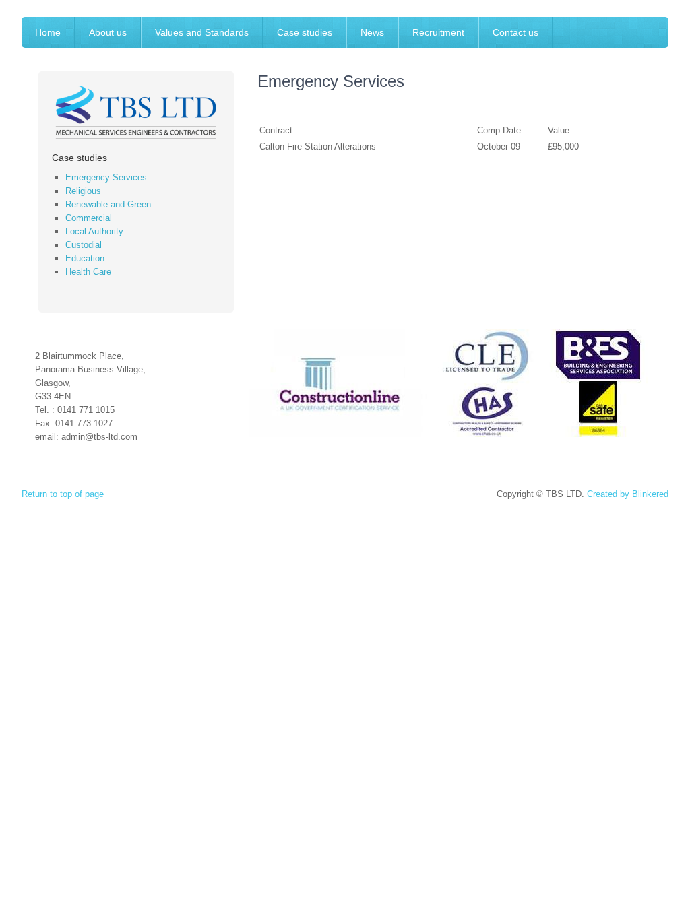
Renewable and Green (108, 204)
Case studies (79, 157)
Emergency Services (106, 177)
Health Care (88, 272)
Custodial (83, 245)
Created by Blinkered (627, 494)
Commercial (88, 218)
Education (84, 258)
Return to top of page (63, 494)
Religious (83, 191)
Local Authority (94, 231)
